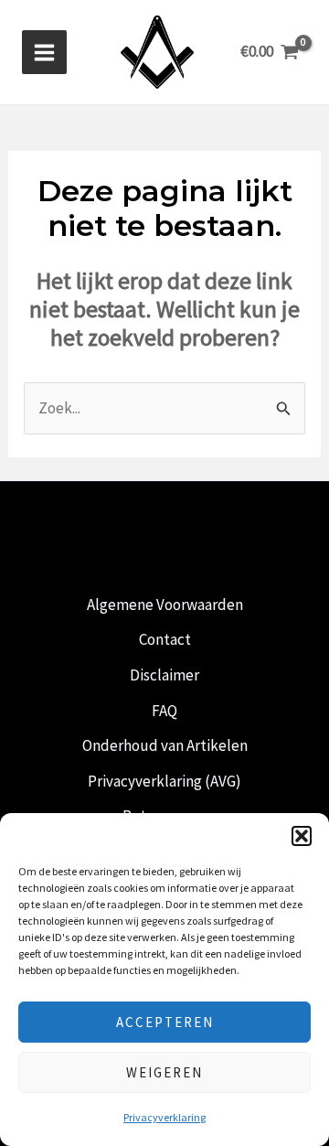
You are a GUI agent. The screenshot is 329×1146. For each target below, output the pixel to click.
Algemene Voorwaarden (165, 604)
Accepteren (165, 1022)
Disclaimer (164, 675)
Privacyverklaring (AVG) (164, 781)
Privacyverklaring (164, 1117)
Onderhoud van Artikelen (165, 745)
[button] (301, 836)
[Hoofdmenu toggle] (44, 52)
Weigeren (164, 1072)
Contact (165, 639)
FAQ (164, 711)
